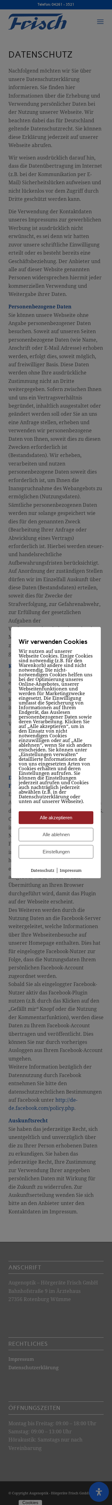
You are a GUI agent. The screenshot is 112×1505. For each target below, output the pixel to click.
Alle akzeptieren (56, 817)
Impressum (71, 870)
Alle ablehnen (56, 834)
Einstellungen (56, 851)
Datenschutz (42, 870)
